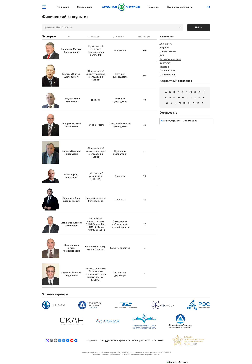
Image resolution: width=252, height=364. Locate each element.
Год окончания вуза (170, 59)
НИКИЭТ (95, 100)
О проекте (91, 340)
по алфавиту (191, 121)
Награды (164, 47)
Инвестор (120, 199)
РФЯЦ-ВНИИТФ (96, 125)
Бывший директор (120, 248)
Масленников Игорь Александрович (71, 248)
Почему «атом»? (141, 340)
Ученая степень (167, 51)
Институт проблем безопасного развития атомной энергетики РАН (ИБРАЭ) (96, 274)
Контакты (157, 340)
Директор (120, 176)
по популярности (171, 121)
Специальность (167, 70)
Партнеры (153, 7)
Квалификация (167, 74)
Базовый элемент (95, 198)
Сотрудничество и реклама (115, 340)
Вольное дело (95, 201)
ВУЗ (161, 55)
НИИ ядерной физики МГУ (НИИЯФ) (95, 176)
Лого (121, 7)
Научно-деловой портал (180, 7)
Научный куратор (120, 227)
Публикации (62, 7)
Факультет (164, 63)
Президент (120, 50)
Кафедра (164, 67)
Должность (165, 43)
